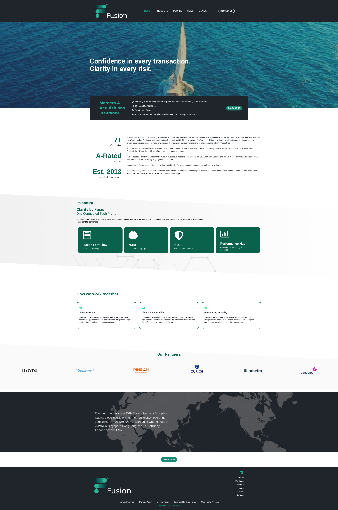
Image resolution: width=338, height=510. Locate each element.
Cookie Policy (163, 502)
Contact (240, 495)
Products (162, 11)
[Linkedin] (241, 472)
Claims (203, 11)
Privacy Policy (145, 502)
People (177, 11)
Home (147, 11)
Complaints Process (210, 502)
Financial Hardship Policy (185, 502)
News (190, 11)
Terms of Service (126, 502)
